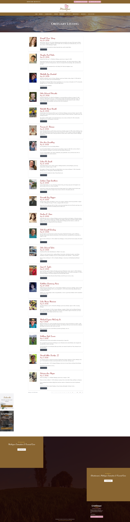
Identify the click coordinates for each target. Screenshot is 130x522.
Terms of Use (65, 520)
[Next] (82, 392)
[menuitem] (36, 14)
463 (77, 392)
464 (80, 392)
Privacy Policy (60, 520)
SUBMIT (96, 516)
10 (72, 392)
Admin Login (70, 520)
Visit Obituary (43, 49)
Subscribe (7, 406)
